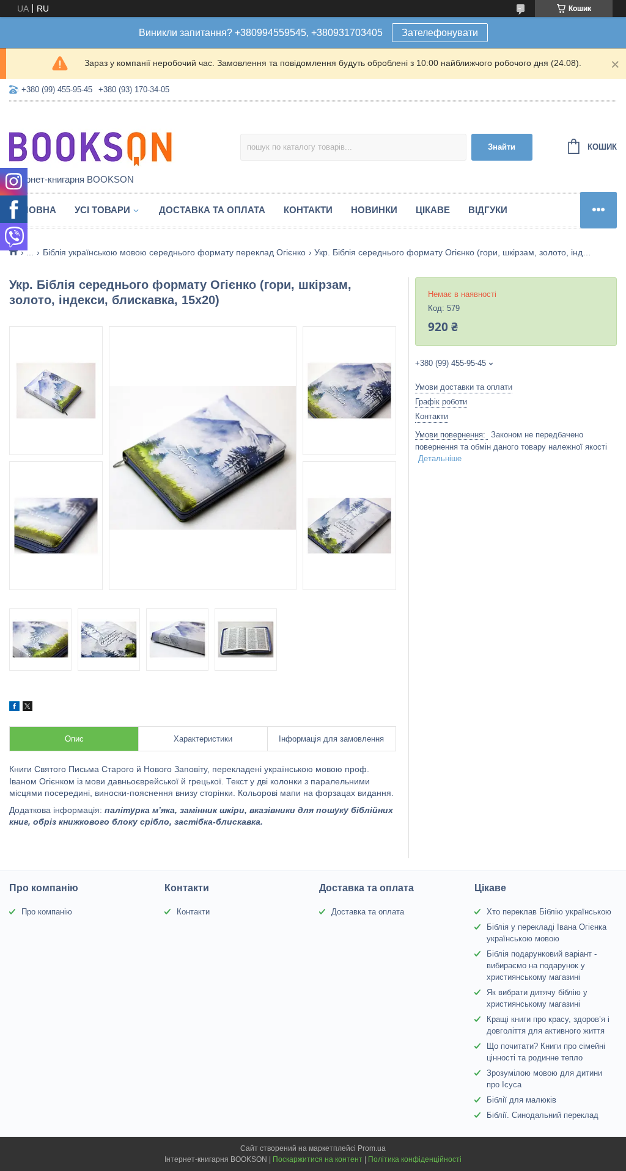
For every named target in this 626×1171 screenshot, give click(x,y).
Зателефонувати (440, 32)
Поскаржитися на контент (318, 1159)
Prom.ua (372, 1148)
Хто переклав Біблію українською (549, 911)
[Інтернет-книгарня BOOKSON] (116, 138)
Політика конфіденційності (415, 1159)
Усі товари (102, 209)
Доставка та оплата (212, 209)
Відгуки (487, 209)
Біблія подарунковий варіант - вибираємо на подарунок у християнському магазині (542, 965)
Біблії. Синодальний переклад (542, 1115)
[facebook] (14, 708)
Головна (32, 209)
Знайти (501, 146)
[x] (27, 708)
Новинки (374, 209)
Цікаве (433, 209)
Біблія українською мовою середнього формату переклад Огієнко (174, 252)
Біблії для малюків (521, 1099)
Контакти (308, 209)
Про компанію (46, 911)
